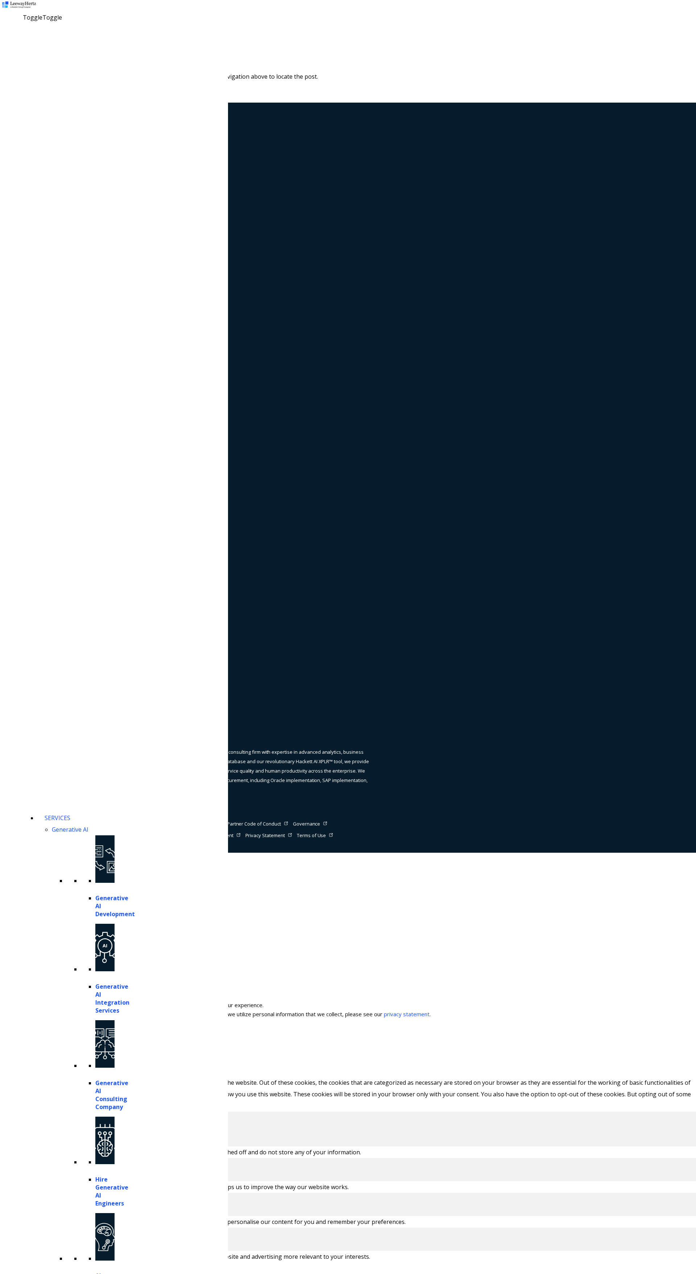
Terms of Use (311, 835)
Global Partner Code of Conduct (246, 823)
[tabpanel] (348, 1152)
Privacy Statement (265, 835)
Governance (306, 823)
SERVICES (57, 818)
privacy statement (407, 1014)
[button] (42, 17)
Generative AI (70, 830)
